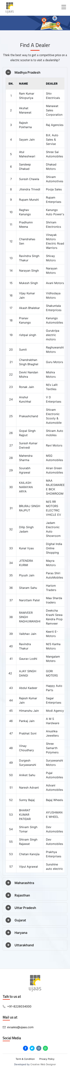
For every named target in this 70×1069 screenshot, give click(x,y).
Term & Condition (25, 1058)
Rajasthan (22, 895)
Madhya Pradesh (27, 72)
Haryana (21, 933)
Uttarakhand (24, 945)
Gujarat (20, 920)
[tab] (35, 72)
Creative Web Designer (43, 1064)
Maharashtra (24, 883)
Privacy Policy (46, 1058)
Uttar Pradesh (25, 908)
